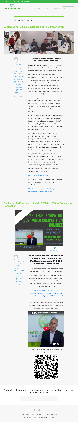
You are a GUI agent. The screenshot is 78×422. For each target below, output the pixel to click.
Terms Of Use (25, 414)
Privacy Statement (36, 414)
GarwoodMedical (18, 81)
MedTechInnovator (19, 283)
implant (19, 84)
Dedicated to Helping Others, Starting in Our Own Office (34, 26)
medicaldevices (18, 281)
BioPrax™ (38, 8)
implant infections (18, 86)
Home (30, 8)
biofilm (16, 265)
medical (16, 90)
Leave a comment (18, 96)
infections (16, 276)
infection (21, 89)
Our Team (46, 414)
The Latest (47, 8)
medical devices (18, 278)
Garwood (16, 76)
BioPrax (16, 71)
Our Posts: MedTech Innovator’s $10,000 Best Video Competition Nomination (38, 204)
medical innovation (19, 279)
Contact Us (54, 414)
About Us (57, 8)
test (35, 410)
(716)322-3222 (9, 1)
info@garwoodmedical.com (23, 1)
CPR (20, 73)
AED (21, 68)
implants (16, 89)
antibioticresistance (19, 70)
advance (16, 66)
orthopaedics (17, 94)
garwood (16, 62)
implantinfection (18, 87)
